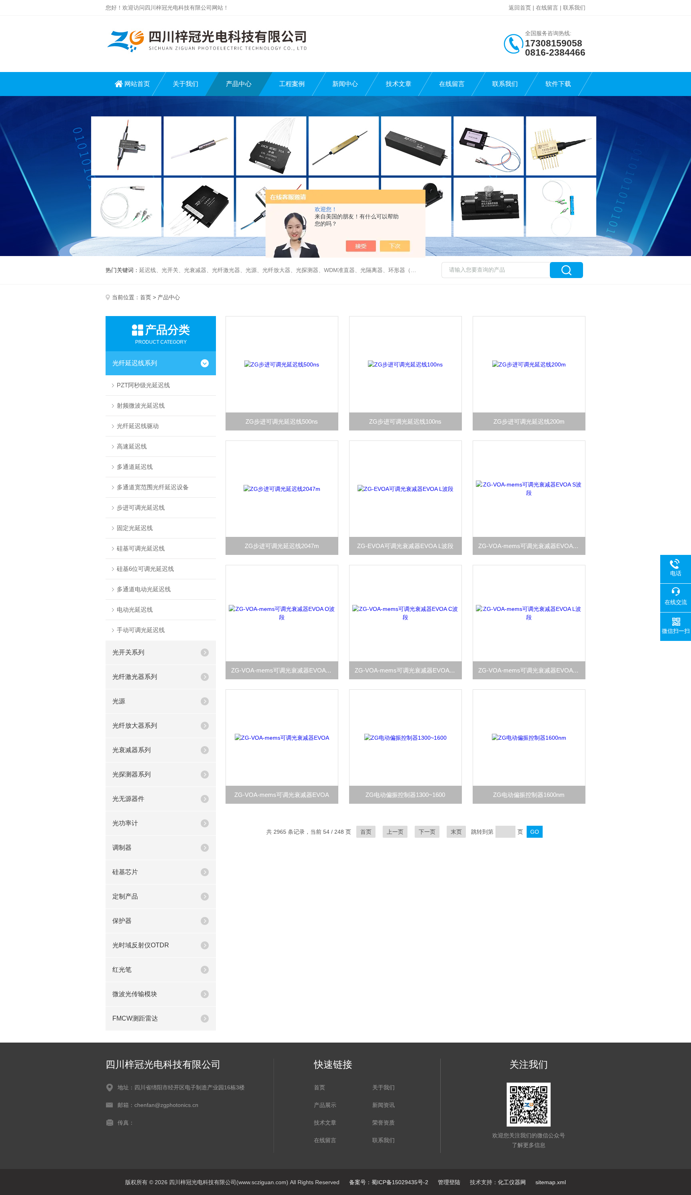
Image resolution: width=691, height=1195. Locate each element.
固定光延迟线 (135, 527)
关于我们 (185, 83)
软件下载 (558, 83)
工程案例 (292, 83)
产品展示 (325, 1105)
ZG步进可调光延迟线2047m (282, 545)
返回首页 (520, 7)
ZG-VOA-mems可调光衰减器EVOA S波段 (531, 545)
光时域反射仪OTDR (140, 945)
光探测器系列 (131, 774)
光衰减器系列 (131, 750)
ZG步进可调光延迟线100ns (405, 421)
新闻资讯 (383, 1105)
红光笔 (122, 969)
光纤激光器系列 (134, 676)
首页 (145, 297)
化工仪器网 (512, 1182)
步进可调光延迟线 (141, 507)
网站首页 (137, 83)
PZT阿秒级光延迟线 (143, 385)
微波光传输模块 (134, 994)
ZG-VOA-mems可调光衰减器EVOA (281, 794)
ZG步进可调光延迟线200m (529, 421)
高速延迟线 (132, 446)
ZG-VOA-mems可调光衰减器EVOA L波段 (531, 670)
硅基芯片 (125, 872)
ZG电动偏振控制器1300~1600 (405, 794)
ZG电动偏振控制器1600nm (529, 794)
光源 (118, 701)
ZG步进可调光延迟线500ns (282, 421)
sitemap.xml (550, 1182)
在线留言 (547, 7)
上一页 (395, 832)
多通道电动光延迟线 (144, 589)
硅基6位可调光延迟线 (145, 568)
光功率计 (125, 823)
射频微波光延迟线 (141, 405)
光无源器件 (128, 798)
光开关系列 (128, 652)
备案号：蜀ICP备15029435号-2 (388, 1182)
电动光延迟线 (135, 609)
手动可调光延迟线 (141, 630)
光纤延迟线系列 (134, 363)
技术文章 (398, 83)
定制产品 (125, 896)
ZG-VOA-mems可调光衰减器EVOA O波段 (284, 670)
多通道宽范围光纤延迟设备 (153, 487)
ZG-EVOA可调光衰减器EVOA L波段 (405, 545)
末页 (456, 832)
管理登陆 (449, 1182)
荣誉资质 (383, 1122)
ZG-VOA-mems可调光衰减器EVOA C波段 (408, 670)
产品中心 (239, 83)
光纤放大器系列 (134, 725)
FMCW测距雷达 (135, 1018)
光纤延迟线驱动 (138, 425)
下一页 (427, 832)
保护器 (122, 920)
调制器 (122, 847)
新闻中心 (345, 83)
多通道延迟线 (135, 466)
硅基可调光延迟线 (141, 548)
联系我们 (574, 7)
